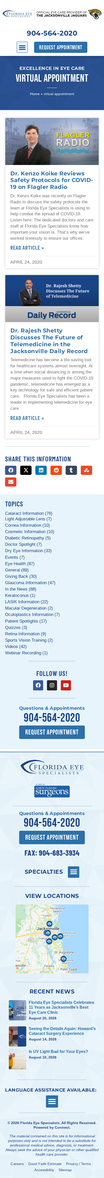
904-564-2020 (52, 33)
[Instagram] (52, 685)
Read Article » (27, 247)
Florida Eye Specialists (40, 1123)
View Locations (52, 896)
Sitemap (65, 1170)
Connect (62, 1127)
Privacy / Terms (78, 1164)
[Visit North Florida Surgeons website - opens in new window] (52, 790)
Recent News (52, 991)
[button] (22, 47)
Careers (17, 1164)
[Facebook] (38, 685)
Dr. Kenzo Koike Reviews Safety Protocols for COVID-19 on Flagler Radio (51, 180)
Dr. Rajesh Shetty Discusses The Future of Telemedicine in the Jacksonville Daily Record (49, 340)
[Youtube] (66, 685)
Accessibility (44, 1170)
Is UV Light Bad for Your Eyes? (58, 1051)
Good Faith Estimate (45, 1164)
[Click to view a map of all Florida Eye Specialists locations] (52, 938)
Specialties (44, 871)
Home (35, 94)
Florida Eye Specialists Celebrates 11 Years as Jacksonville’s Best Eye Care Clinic (61, 1007)
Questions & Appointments (52, 708)
